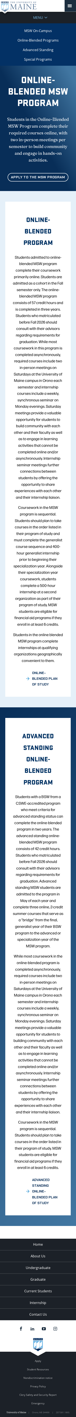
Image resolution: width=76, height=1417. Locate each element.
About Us (38, 1256)
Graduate (38, 1279)
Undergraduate (38, 1267)
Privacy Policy (38, 1386)
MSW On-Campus (38, 30)
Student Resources (38, 1369)
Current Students (38, 1291)
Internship (38, 1302)
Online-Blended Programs (38, 40)
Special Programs (38, 59)
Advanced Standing (38, 49)
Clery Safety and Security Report (38, 1395)
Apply (38, 1361)
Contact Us (38, 1314)
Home (38, 1244)
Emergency (38, 1403)
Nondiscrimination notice (38, 1378)
